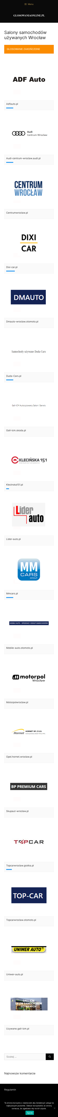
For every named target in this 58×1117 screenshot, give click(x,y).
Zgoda (30, 1113)
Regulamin (10, 1089)
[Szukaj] (50, 1056)
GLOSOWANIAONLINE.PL (29, 15)
